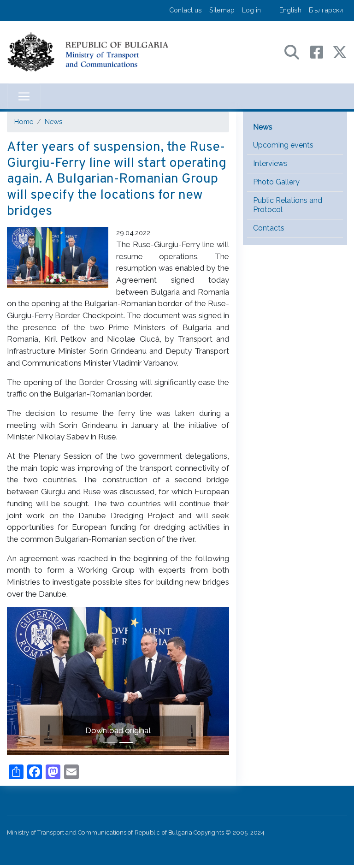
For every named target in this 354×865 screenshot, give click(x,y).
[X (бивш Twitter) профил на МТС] (339, 51)
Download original (118, 730)
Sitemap (222, 10)
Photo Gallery (276, 182)
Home (23, 121)
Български (326, 10)
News (53, 121)
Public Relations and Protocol (287, 205)
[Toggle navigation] (24, 96)
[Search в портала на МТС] (296, 51)
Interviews (270, 163)
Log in (251, 10)
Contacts (268, 228)
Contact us (185, 10)
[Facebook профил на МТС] (321, 51)
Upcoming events (283, 145)
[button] (23, 681)
